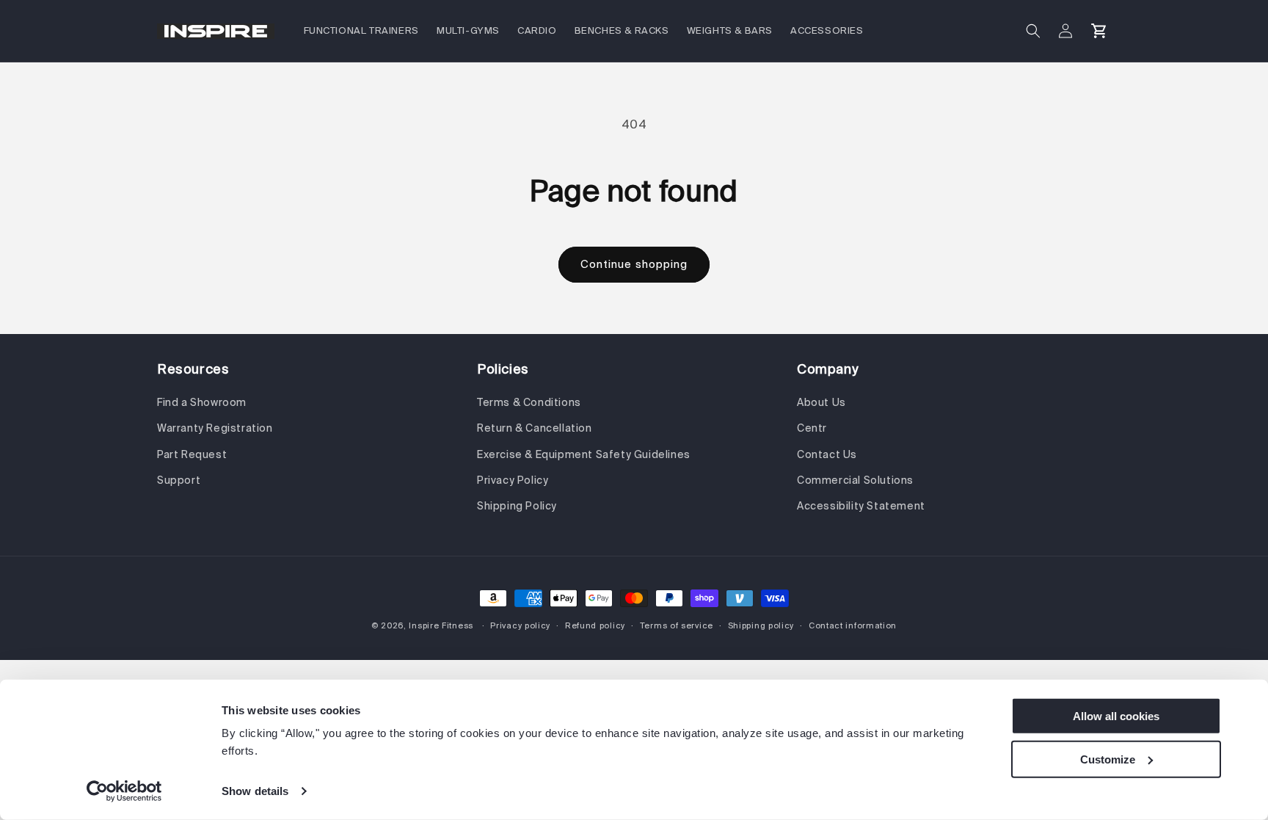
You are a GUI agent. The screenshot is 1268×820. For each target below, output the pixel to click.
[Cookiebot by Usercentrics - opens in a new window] (124, 791)
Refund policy (595, 625)
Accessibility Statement (861, 506)
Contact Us (827, 454)
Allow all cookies (1116, 716)
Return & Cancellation (534, 428)
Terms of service (676, 625)
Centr (812, 428)
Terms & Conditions (529, 402)
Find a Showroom (202, 402)
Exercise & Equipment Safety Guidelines (584, 454)
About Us (821, 402)
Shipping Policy (517, 506)
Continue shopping (634, 264)
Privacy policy (520, 625)
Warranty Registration (215, 428)
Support (178, 480)
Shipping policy (761, 625)
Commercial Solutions (855, 480)
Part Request (192, 454)
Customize (1107, 758)
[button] (1033, 31)
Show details (255, 791)
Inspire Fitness (441, 625)
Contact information (853, 625)
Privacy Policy (512, 480)
